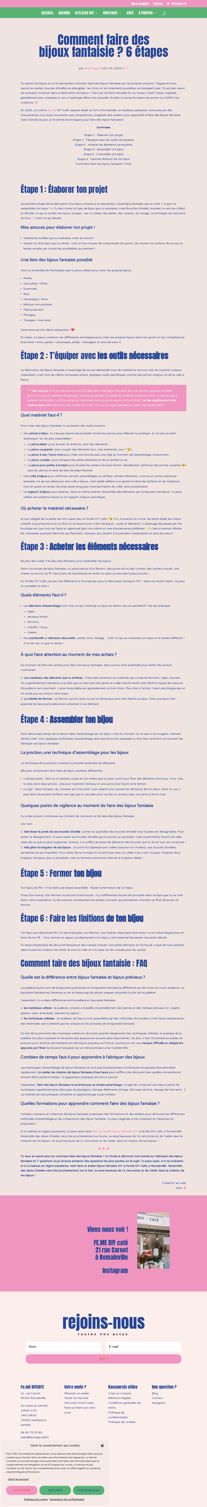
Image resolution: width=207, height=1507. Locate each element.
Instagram (115, 1270)
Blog (155, 1393)
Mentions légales (119, 1398)
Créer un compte (119, 1393)
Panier (158, 4)
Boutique (110, 13)
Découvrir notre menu (79, 1403)
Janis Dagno (92, 68)
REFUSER (55, 1490)
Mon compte (140, 4)
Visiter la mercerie (76, 1398)
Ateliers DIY (84, 13)
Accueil (47, 13)
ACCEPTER (22, 1490)
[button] (102, 1446)
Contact (157, 1398)
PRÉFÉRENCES (88, 1490)
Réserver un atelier (76, 1393)
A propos (146, 13)
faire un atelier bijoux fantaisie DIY (115, 1131)
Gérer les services (18, 1479)
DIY (126, 68)
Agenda (64, 13)
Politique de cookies (36, 1499)
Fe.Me (52, 110)
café (130, 13)
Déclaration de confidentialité (67, 1499)
